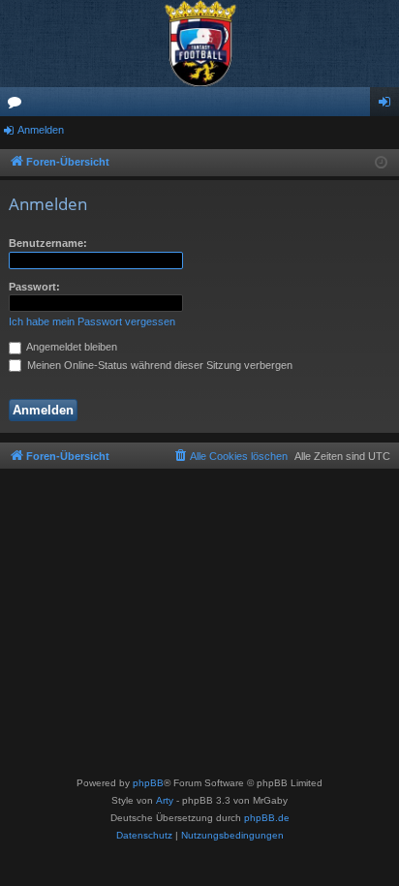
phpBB (148, 783)
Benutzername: (48, 243)
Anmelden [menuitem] (388, 105)
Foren (18, 105)
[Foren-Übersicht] (199, 43)
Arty (164, 800)
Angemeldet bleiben (70, 346)
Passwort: (34, 286)
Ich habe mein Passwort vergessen (92, 321)
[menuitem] (230, 456)
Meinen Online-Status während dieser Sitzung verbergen (158, 365)
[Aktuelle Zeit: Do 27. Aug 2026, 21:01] (381, 163)
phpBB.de (267, 817)
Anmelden (40, 130)
